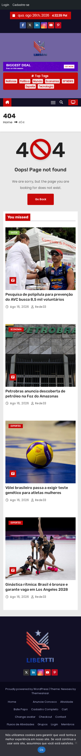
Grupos (43, 724)
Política (24, 81)
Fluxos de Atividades (20, 724)
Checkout (45, 717)
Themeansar (40, 693)
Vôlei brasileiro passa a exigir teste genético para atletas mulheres (36, 490)
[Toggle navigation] (53, 102)
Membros (67, 724)
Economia (52, 81)
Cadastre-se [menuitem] (20, 4)
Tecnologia (46, 86)
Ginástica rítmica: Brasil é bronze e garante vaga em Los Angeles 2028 (36, 587)
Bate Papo (21, 709)
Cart (65, 709)
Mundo (37, 81)
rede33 (40, 307)
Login (54, 724)
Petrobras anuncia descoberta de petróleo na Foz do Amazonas (35, 393)
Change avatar (25, 717)
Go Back (40, 199)
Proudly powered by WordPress (27, 689)
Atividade (66, 702)
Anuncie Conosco (45, 702)
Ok (41, 749)
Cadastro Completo (44, 709)
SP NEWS (68, 81)
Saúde (14, 232)
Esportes (16, 426)
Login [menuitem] (5, 4)
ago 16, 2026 (20, 307)
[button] (62, 102)
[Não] (76, 743)
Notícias (11, 81)
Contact (60, 717)
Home (7, 122)
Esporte (30, 86)
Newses (66, 689)
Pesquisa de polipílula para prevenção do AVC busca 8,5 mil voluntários (39, 297)
